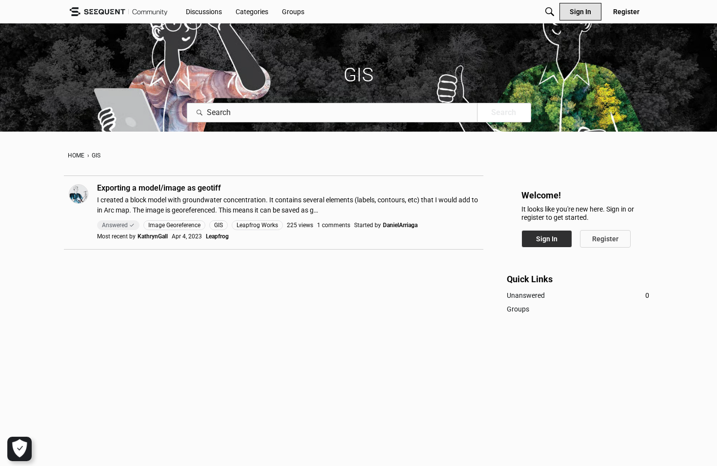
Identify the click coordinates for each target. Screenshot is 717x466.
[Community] (118, 12)
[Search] (549, 11)
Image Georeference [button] (174, 225)
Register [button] (605, 239)
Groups (518, 309)
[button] (78, 194)
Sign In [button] (547, 239)
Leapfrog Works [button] (257, 225)
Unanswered (578, 295)
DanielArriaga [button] (400, 225)
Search (503, 112)
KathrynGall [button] (153, 236)
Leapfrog (217, 236)
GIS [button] (218, 225)
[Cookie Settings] (19, 449)
